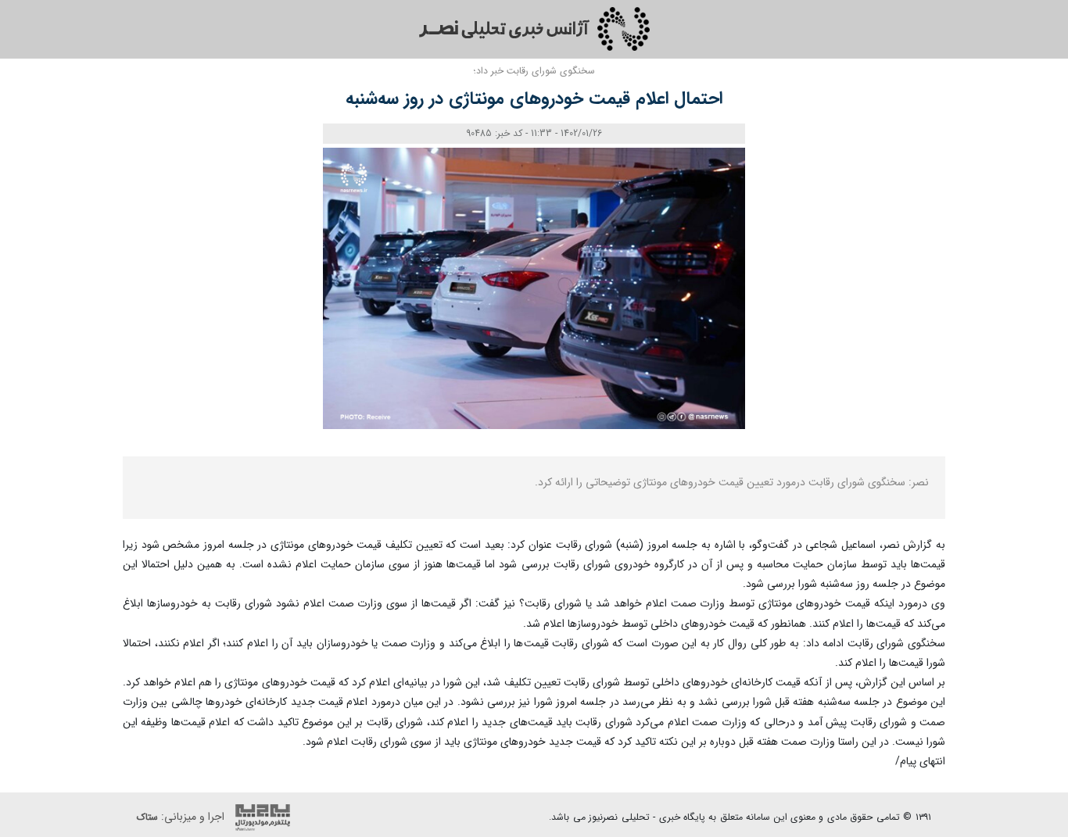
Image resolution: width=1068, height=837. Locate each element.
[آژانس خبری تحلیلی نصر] (534, 29)
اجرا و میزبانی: (182, 816)
